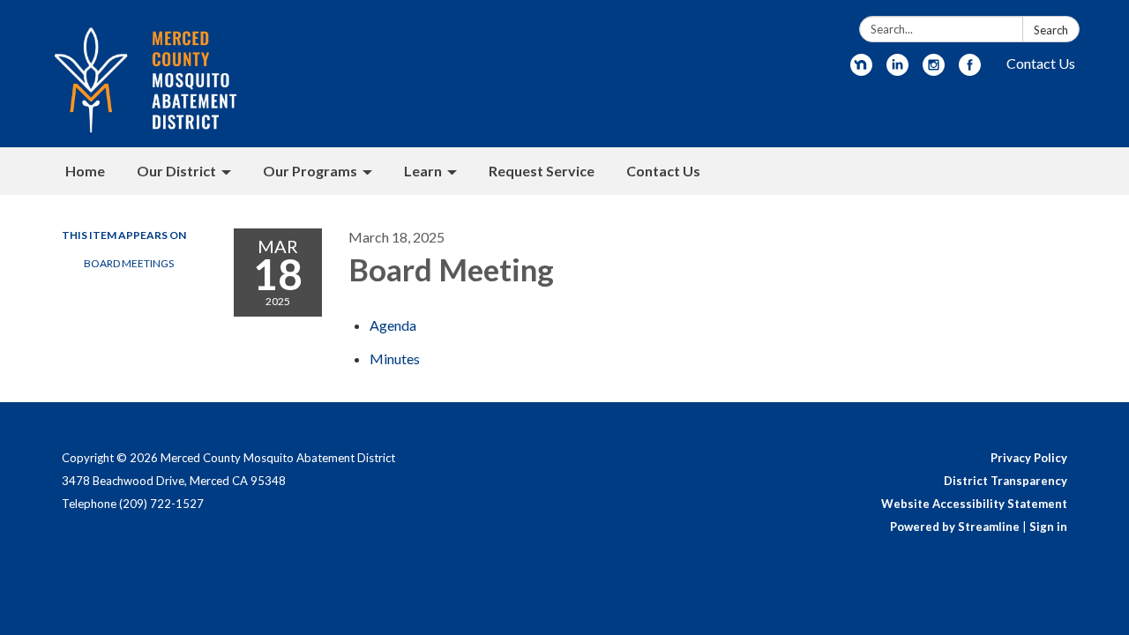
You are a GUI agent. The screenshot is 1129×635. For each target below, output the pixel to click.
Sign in (1048, 526)
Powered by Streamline (955, 526)
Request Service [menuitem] (541, 170)
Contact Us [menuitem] (663, 170)
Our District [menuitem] (176, 170)
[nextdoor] (861, 70)
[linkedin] (897, 70)
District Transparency (1005, 481)
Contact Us (1040, 63)
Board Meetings (129, 263)
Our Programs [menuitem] (310, 170)
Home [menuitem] (85, 170)
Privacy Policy (1029, 458)
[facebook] (970, 70)
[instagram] (934, 70)
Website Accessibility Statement (974, 504)
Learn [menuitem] (423, 170)
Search (1051, 30)
